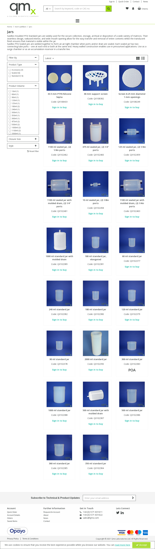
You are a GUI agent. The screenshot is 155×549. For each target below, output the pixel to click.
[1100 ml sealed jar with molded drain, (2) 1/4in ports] (132, 183)
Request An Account (51, 512)
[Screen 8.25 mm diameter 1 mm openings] (132, 77)
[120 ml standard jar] (132, 293)
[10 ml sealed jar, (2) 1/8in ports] (96, 183)
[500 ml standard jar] (132, 394)
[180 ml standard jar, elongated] (96, 240)
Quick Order (123, 1)
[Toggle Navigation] (77, 21)
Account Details (13, 515)
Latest (48, 58)
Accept (143, 545)
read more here (122, 544)
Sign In (112, 1)
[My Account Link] (133, 8)
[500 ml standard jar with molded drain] (96, 394)
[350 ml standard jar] (96, 447)
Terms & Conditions (30, 539)
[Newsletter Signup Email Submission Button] (133, 498)
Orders (10, 518)
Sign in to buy (59, 107)
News (145, 1)
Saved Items (12, 521)
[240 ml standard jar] (59, 293)
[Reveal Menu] (77, 21)
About (45, 515)
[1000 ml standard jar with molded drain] (59, 240)
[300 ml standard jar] (132, 343)
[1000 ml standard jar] (59, 394)
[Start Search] (109, 9)
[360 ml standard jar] (59, 447)
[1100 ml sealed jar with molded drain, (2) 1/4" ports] (59, 183)
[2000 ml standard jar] (96, 343)
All (47, 8)
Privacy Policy (13, 539)
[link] (117, 513)
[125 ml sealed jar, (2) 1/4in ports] (132, 130)
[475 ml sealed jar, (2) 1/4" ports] (96, 130)
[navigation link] (127, 8)
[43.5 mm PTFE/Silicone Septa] (59, 77)
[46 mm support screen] (96, 77)
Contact (136, 1)
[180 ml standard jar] (96, 293)
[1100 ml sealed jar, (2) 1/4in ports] (59, 130)
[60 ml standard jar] (132, 240)
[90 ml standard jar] (59, 343)
